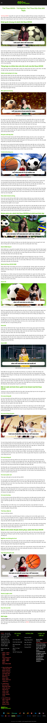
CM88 (7, 654)
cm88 (3, 688)
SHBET (4, 652)
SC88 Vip (7, 675)
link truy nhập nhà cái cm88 (6, 689)
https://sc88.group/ (7, 667)
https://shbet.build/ (6, 663)
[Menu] (1, 2)
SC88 (3, 678)
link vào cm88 (5, 685)
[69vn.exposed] (23, 3)
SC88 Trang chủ (6, 670)
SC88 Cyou (5, 676)
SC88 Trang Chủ (6, 672)
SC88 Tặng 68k (6, 668)
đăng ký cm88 (5, 704)
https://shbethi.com (6, 657)
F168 (3, 699)
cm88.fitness (5, 683)
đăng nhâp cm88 (6, 686)
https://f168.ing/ (6, 698)
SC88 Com (8, 679)
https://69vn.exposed (41, 642)
